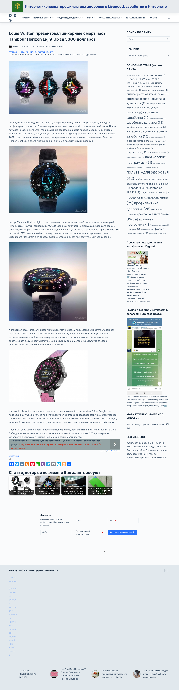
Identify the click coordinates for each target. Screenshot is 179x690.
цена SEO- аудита (157, 233)
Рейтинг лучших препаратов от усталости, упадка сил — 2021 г (114, 673)
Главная (26, 18)
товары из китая (147, 229)
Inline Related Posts (113, 451)
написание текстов (158, 152)
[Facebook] (15, 15)
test (145, 83)
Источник (14, 456)
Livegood (134, 79)
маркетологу (137, 152)
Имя (78, 520)
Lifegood (131, 265)
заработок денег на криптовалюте (146, 127)
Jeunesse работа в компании (151, 75)
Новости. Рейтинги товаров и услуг (49, 46)
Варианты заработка (109, 18)
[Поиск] (169, 18)
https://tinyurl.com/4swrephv (139, 301)
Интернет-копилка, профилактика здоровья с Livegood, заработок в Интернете (96, 6)
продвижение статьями (155, 192)
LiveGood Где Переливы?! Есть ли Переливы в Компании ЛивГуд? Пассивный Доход (73, 674)
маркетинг (146, 148)
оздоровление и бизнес (135, 158)
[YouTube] (10, 15)
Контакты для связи (136, 18)
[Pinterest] (10, 20)
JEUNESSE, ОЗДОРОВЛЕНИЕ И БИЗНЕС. (28, 673)
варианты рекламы (158, 118)
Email (113, 520)
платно (141, 167)
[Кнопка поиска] (167, 39)
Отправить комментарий (122, 532)
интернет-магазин (138, 141)
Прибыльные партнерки (153, 90)
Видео (90, 18)
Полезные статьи (42, 18)
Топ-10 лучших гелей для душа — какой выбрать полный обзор (155, 673)
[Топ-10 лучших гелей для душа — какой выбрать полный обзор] (137, 674)
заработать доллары (145, 123)
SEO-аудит (148, 79)
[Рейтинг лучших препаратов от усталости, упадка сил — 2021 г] (95, 674)
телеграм (133, 229)
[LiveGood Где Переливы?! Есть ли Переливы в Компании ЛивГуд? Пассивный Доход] (54, 674)
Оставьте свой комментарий (89, 533)
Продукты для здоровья (69, 18)
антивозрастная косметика (148, 94)
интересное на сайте (157, 137)
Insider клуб (132, 75)
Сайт (44, 532)
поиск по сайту (152, 167)
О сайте (153, 18)
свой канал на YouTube (160, 225)
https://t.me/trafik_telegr (153, 406)
